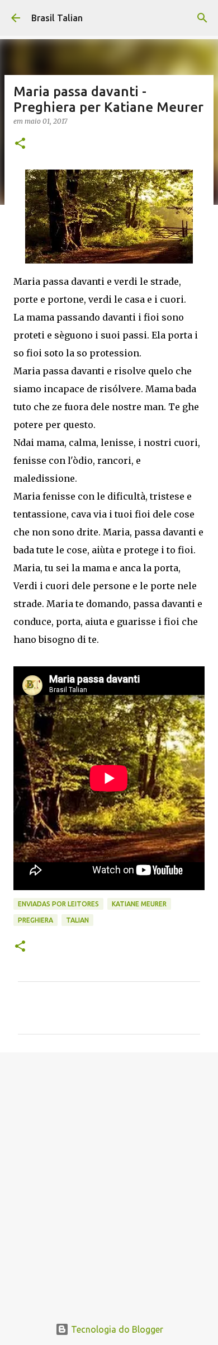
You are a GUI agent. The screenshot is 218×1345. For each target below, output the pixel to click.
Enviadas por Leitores (58, 903)
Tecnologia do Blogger (116, 1329)
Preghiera (35, 920)
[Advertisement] (109, 1178)
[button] (20, 144)
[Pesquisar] (202, 17)
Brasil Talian (57, 18)
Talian (77, 920)
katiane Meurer (139, 903)
